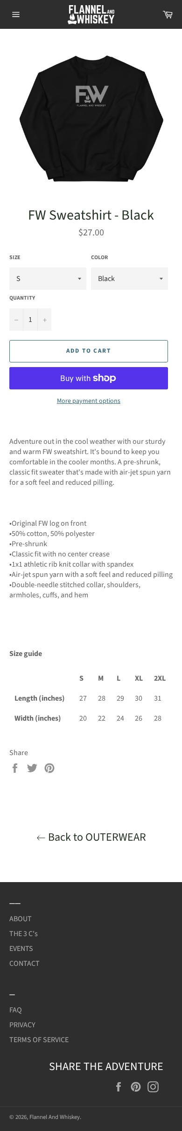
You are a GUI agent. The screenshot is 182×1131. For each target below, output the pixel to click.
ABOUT (20, 919)
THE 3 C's (23, 934)
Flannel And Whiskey (54, 1117)
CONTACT (24, 963)
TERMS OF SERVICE (39, 1040)
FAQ (15, 1010)
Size (15, 257)
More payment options (88, 401)
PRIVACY (22, 1025)
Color (99, 257)
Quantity (22, 298)
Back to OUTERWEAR (96, 837)
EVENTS (21, 949)
